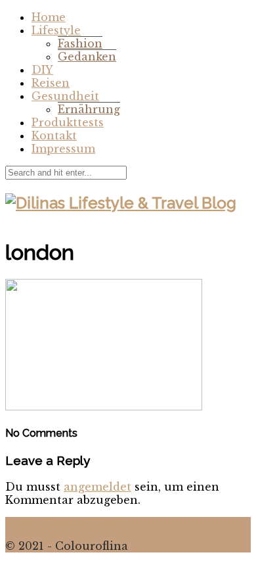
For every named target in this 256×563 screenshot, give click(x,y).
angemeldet (97, 486)
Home (49, 17)
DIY (42, 69)
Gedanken (87, 56)
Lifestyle (56, 30)
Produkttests (68, 122)
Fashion (80, 43)
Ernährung (89, 109)
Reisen (51, 82)
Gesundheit (65, 96)
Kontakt (54, 135)
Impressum (63, 148)
